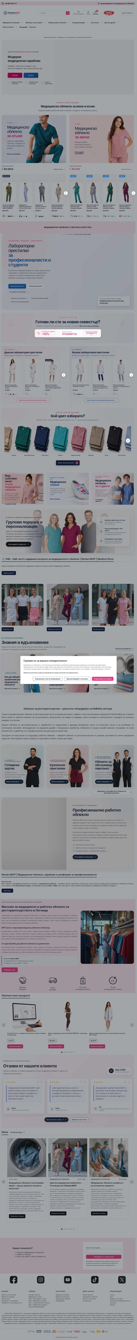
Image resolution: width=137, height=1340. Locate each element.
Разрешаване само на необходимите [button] (48, 679)
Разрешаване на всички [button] (102, 679)
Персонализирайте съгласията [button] (77, 679)
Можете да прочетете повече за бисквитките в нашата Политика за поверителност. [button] (51, 672)
